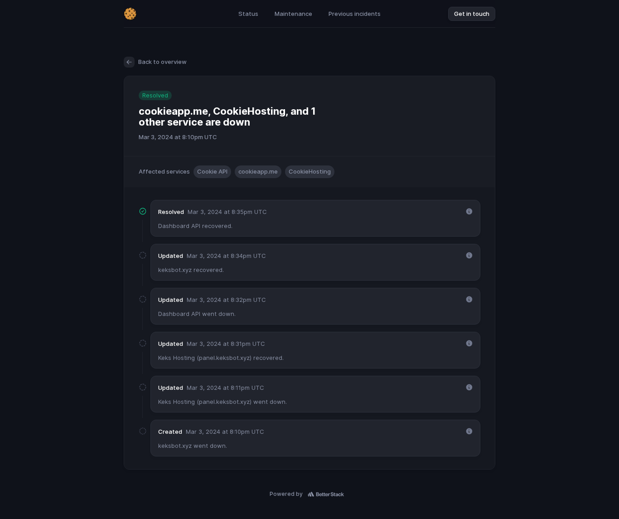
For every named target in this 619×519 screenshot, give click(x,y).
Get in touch (471, 13)
